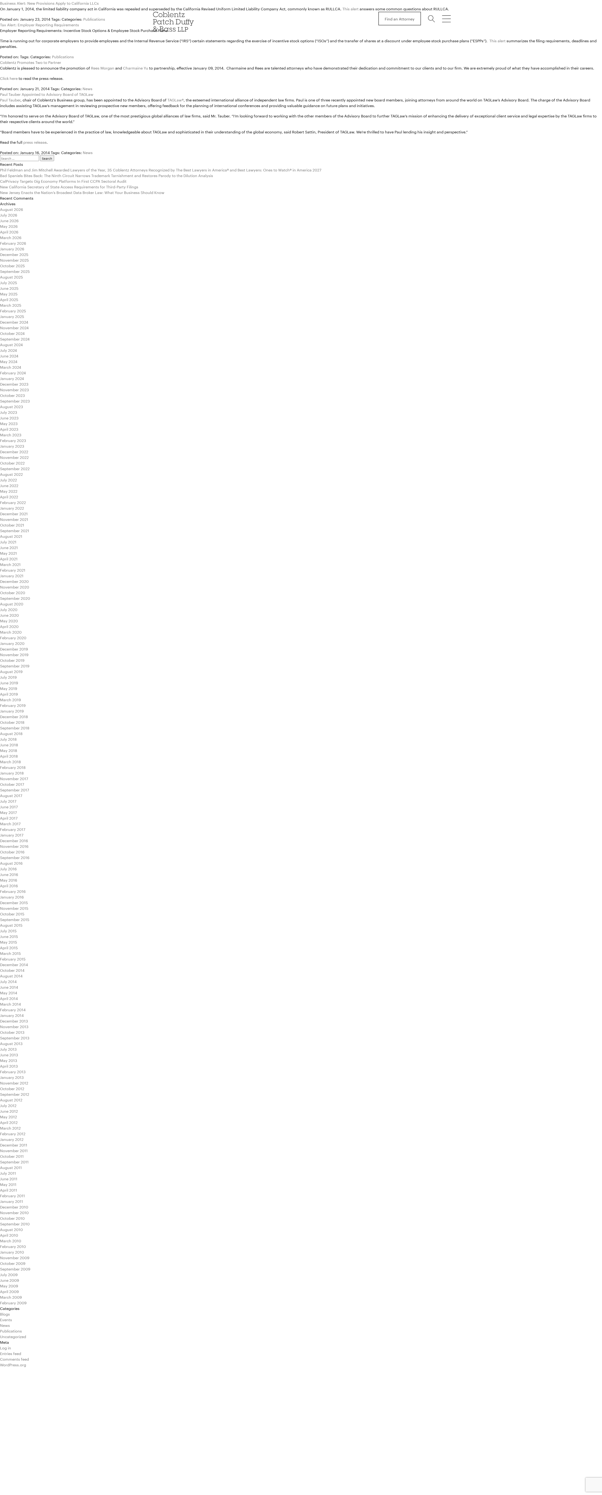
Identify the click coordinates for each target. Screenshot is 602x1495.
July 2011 (8, 1173)
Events (6, 1319)
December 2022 (14, 451)
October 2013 (12, 1032)
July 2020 (8, 609)
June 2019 (9, 682)
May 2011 (8, 1184)
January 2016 (12, 896)
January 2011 (11, 1201)
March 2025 (10, 305)
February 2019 (13, 705)
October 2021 (12, 524)
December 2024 (14, 322)
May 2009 (9, 1285)
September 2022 (15, 468)
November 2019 (14, 654)
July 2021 (8, 541)
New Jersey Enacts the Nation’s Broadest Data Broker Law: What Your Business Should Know (82, 192)
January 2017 (12, 834)
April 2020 (9, 626)
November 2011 (14, 1150)
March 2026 (10, 237)
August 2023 (11, 406)
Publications (63, 56)
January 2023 (12, 446)
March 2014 (10, 1004)
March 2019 (10, 699)
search (432, 18)
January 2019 (12, 710)
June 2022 (9, 485)
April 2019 (9, 694)
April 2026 (9, 231)
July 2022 (8, 479)
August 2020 (11, 603)
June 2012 (9, 1111)
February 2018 (13, 767)
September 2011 (14, 1161)
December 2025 (14, 254)
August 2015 (11, 925)
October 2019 (12, 660)
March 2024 (10, 367)
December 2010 (14, 1206)
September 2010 (15, 1223)
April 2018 (9, 756)
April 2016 (9, 885)
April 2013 (9, 1066)
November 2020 (14, 586)
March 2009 (11, 1297)
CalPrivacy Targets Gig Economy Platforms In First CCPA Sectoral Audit (63, 181)
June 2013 (9, 1054)
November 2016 (14, 846)
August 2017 (11, 795)
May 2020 (9, 620)
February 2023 (13, 440)
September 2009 (15, 1268)
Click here (9, 78)
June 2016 (9, 874)
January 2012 (12, 1139)
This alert (498, 40)
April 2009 (9, 1291)
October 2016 (12, 851)
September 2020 (15, 598)
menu (446, 18)
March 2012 (10, 1128)
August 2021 (11, 536)
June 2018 (9, 744)
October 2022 (12, 462)
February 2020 (13, 637)
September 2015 (14, 919)
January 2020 (12, 643)
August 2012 (11, 1099)
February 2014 (13, 1009)
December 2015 (14, 902)
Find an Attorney (400, 18)
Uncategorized (13, 1336)
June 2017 (9, 806)
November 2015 (14, 908)
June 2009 (9, 1280)
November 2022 (14, 457)
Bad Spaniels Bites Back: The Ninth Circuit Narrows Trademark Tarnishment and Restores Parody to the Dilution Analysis (106, 175)
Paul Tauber (10, 99)
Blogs (5, 1314)
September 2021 (14, 530)
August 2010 (11, 1229)
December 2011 (13, 1144)
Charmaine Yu (135, 67)
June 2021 (9, 547)
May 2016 (8, 880)
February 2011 (12, 1195)
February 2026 (13, 243)
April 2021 (9, 558)
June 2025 (9, 288)
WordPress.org (13, 1364)
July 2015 (8, 930)
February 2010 (13, 1246)
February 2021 (12, 570)
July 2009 (9, 1274)
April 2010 (9, 1235)
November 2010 (14, 1212)
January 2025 (12, 316)
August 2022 (11, 474)
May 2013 (8, 1060)
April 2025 (9, 299)
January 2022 (12, 508)
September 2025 (15, 271)
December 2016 (14, 840)
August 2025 (11, 276)
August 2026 (11, 209)
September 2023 (15, 400)
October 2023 (12, 395)
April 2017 (9, 818)
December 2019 (14, 648)
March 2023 (10, 434)
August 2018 (11, 733)
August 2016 (11, 863)
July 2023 (8, 412)
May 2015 (8, 942)
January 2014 (12, 1015)
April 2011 (8, 1190)
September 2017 (14, 789)
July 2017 (8, 801)
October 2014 (12, 970)
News (87, 88)
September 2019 (14, 665)
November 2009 (14, 1257)
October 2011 (12, 1156)
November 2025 (14, 260)
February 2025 (13, 310)
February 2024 (13, 372)
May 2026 (9, 226)
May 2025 (9, 293)
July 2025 (8, 282)
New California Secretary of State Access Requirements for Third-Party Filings (69, 186)
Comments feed (14, 1359)
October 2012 (12, 1088)
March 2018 (10, 761)
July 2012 (8, 1105)
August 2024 (11, 344)
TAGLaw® (175, 99)
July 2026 (8, 214)
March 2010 (10, 1240)
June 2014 (9, 987)
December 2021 (14, 513)
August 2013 (11, 1043)
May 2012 (8, 1116)
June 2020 (9, 615)
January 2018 (12, 772)
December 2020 (14, 581)
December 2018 (14, 716)
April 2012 (9, 1122)
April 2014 (9, 998)
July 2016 (8, 868)
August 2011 (11, 1167)
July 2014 (8, 981)
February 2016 (13, 891)
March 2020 (11, 632)
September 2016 (14, 857)
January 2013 (12, 1077)
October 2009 (12, 1263)
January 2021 (12, 575)
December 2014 (14, 964)
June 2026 (9, 220)
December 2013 (14, 1020)
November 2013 (14, 1026)
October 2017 (12, 784)
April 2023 (9, 429)
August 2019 (11, 671)
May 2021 (8, 553)
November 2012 (14, 1082)
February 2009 (13, 1302)
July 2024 (8, 350)
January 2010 (12, 1252)
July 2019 (8, 677)
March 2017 (10, 823)
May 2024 (8, 361)
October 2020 (12, 592)
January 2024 (12, 378)
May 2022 (8, 491)
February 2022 (13, 502)
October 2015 (12, 913)
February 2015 (13, 958)
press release (35, 142)
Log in (5, 1347)
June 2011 (8, 1178)
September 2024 (15, 338)
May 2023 (9, 423)
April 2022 (9, 496)
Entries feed (10, 1353)
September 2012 (14, 1094)
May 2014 (8, 992)
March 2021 (10, 564)
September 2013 (14, 1037)
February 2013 (13, 1071)
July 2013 (8, 1049)
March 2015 (10, 953)
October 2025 (12, 265)
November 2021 (14, 519)
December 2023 (14, 384)
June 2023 (9, 417)
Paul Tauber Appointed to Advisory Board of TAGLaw (46, 94)
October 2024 (12, 333)
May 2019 (8, 688)
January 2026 (12, 248)
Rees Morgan (102, 67)
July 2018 (8, 739)
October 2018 (12, 722)
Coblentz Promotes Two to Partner (30, 62)
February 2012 (12, 1133)
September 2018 (14, 727)
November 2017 (14, 778)
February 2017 (12, 829)
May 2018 (8, 750)
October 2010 (12, 1218)
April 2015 (9, 947)
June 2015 (9, 936)
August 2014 (11, 975)
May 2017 (8, 812)
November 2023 (14, 389)
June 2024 (9, 355)
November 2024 (14, 327)
